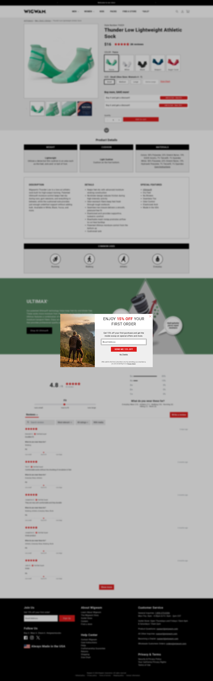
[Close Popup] (150, 316)
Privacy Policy (131, 363)
